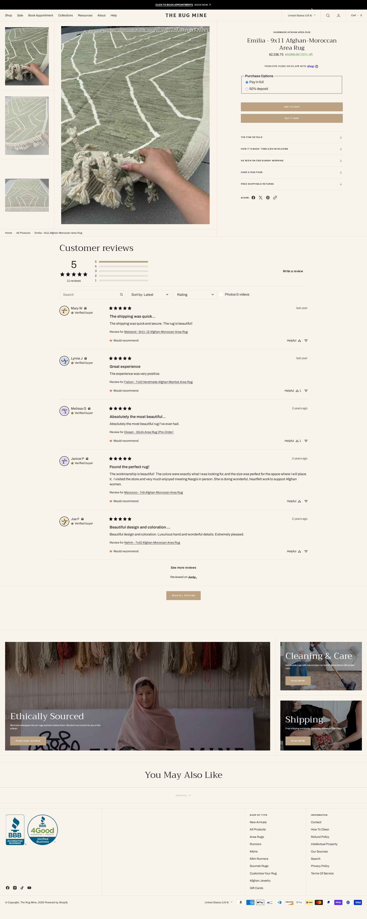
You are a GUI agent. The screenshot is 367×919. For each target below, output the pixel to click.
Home (8, 232)
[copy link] (275, 198)
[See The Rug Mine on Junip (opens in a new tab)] (192, 577)
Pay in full (256, 82)
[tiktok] (22, 887)
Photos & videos (237, 294)
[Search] (327, 15)
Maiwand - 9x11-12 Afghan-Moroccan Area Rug (156, 331)
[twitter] (260, 198)
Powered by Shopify (56, 902)
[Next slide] (312, 9)
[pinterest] (268, 198)
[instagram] (14, 887)
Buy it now (292, 118)
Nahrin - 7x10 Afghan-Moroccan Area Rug (152, 542)
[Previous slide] (55, 9)
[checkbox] (240, 294)
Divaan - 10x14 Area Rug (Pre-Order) (149, 432)
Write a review (293, 271)
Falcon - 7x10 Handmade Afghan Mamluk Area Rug (158, 382)
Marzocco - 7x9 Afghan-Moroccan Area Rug (153, 492)
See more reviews (183, 567)
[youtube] (29, 887)
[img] (85, 308)
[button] (339, 15)
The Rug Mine (28, 902)
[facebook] (253, 198)
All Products (23, 232)
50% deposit (258, 89)
